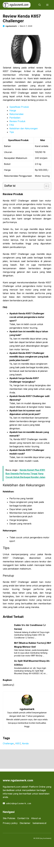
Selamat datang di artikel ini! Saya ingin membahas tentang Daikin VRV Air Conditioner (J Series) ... (31, 635)
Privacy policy (10, 823)
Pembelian (14, 117)
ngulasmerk (11, 26)
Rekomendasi (16, 114)
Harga (12, 110)
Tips (11, 132)
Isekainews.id (39, 823)
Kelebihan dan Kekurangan (23, 128)
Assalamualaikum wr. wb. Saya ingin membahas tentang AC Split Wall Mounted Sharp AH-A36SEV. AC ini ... (30, 671)
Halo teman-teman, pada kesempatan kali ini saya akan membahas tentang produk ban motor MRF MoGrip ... (31, 653)
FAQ (11, 124)
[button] (39, 4)
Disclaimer (25, 823)
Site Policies (9, 818)
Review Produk (17, 121)
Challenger (8, 743)
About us (36, 818)
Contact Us (23, 818)
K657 (18, 743)
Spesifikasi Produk (19, 106)
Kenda (25, 743)
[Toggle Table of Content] (45, 186)
